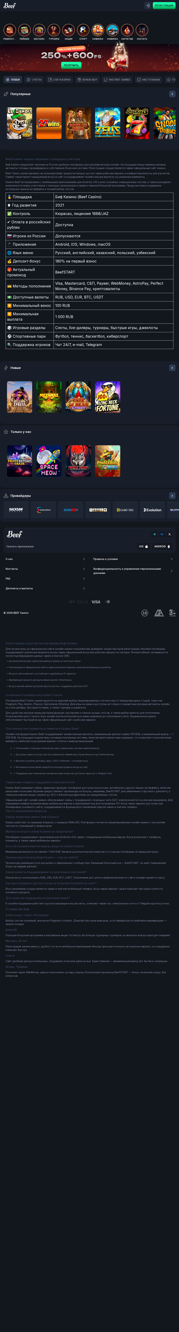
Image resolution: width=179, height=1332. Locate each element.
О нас (9, 558)
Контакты (12, 568)
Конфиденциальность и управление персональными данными (127, 570)
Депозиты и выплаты (19, 588)
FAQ (8, 578)
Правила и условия (105, 558)
